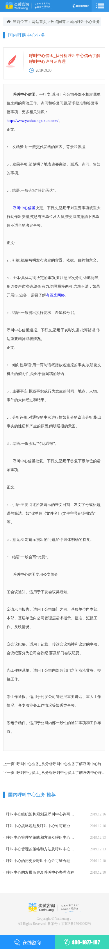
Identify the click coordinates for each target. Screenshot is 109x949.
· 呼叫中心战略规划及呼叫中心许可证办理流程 (39, 826)
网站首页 (39, 21)
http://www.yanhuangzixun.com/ (32, 120)
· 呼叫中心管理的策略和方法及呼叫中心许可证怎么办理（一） (39, 849)
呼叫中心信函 (24, 208)
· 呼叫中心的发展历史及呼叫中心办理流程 (38, 872)
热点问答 (58, 21)
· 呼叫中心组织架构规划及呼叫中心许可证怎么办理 (39, 814)
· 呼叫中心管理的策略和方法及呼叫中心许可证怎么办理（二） (39, 837)
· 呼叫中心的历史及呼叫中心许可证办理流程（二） (39, 861)
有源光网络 (55, 295)
